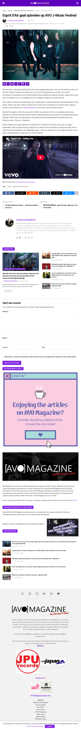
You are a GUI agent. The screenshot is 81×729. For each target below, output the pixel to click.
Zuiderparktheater (29, 108)
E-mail (5, 347)
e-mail (75, 500)
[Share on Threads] (20, 84)
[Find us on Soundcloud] (51, 594)
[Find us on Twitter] (30, 594)
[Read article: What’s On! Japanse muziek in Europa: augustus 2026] (46, 286)
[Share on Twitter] (8, 84)
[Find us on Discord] (58, 594)
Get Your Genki (40, 705)
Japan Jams (40, 714)
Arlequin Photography (40, 702)
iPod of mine (40, 709)
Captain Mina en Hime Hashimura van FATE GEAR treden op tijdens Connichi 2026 (64, 255)
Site (43, 347)
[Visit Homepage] (40, 3)
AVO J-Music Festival (20, 186)
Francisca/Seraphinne (16, 20)
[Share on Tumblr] (16, 84)
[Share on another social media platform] (27, 84)
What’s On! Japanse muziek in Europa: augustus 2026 (29, 575)
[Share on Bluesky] (23, 84)
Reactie (6, 311)
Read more (9, 291)
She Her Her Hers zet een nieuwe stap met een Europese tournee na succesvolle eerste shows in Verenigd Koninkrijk (21, 276)
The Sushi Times (40, 719)
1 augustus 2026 (57, 288)
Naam (5, 338)
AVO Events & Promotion (25, 182)
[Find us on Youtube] (44, 594)
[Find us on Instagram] (37, 594)
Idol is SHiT (40, 707)
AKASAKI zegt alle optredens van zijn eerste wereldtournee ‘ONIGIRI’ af (35, 558)
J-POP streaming (40, 712)
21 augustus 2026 (24, 281)
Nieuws (10, 10)
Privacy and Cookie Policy (34, 726)
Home (4, 10)
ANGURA (40, 700)
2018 (9, 186)
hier (49, 495)
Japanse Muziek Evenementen (44, 10)
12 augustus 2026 (57, 279)
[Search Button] (77, 3)
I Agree (50, 726)
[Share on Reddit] (12, 84)
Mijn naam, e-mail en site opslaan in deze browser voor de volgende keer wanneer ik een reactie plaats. (41, 357)
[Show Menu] (4, 3)
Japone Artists (40, 717)
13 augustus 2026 (57, 268)
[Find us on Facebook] (23, 594)
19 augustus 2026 (57, 260)
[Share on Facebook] (4, 84)
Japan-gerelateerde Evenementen (24, 10)
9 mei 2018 (30, 20)
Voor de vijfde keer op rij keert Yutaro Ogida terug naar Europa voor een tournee (64, 275)
